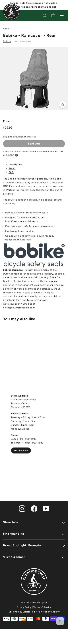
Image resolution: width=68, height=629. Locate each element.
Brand (12, 168)
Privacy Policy (24, 607)
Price (6, 121)
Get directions (21, 450)
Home (6, 29)
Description (15, 164)
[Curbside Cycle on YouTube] (46, 508)
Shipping (7, 137)
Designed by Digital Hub (22, 612)
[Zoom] (62, 104)
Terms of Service (42, 607)
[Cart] (53, 15)
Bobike (7, 41)
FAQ (11, 172)
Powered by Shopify (49, 612)
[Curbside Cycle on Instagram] (22, 508)
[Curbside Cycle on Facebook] (34, 508)
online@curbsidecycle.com (19, 307)
